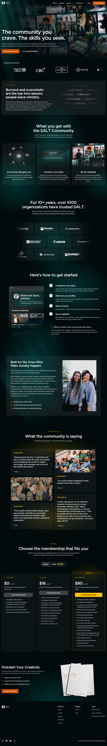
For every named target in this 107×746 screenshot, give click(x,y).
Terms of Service (97, 713)
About (59, 709)
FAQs (76, 709)
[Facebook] (7, 741)
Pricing (54, 3)
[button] (31, 489)
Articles (60, 713)
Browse (69, 3)
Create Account (99, 3)
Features (61, 3)
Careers (60, 723)
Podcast (60, 716)
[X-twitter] (14, 741)
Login (88, 3)
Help (76, 713)
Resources (61, 719)
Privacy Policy (96, 709)
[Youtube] (10, 741)
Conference (79, 3)
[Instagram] (3, 741)
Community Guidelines (98, 716)
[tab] (46, 564)
